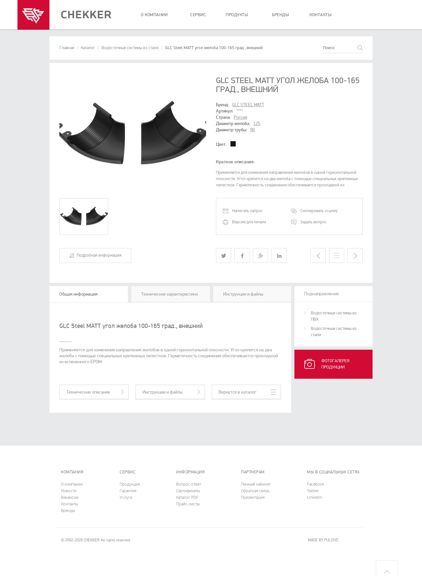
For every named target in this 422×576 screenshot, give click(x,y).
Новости (68, 491)
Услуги (126, 497)
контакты (320, 14)
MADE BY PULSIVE (323, 540)
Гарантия (128, 491)
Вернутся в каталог (237, 392)
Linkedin (314, 497)
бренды (280, 14)
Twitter (313, 491)
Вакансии (69, 497)
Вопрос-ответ (188, 484)
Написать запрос (247, 210)
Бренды (68, 510)
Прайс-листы (187, 504)
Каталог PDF (187, 497)
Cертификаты (188, 491)
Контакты (69, 504)
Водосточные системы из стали (130, 47)
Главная (66, 47)
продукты (237, 14)
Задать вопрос (313, 222)
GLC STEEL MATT (248, 105)
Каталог (88, 47)
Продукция (130, 484)
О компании (72, 484)
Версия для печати (249, 222)
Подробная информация (99, 255)
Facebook (315, 484)
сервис (198, 14)
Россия (240, 117)
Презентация (252, 497)
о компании (154, 14)
